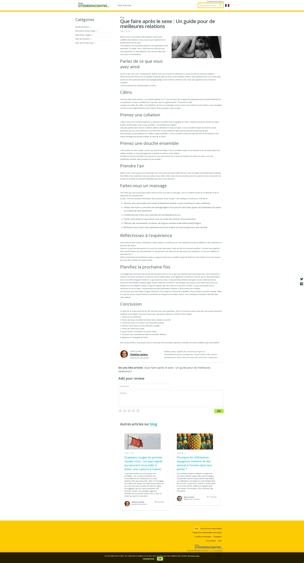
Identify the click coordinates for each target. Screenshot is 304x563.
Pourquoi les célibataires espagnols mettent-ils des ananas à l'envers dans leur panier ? (194, 463)
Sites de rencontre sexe (85, 43)
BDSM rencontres (83, 27)
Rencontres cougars (84, 35)
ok (160, 559)
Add (219, 411)
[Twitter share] (301, 279)
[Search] (220, 5)
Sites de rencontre (83, 39)
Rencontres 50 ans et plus (86, 31)
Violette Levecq (139, 354)
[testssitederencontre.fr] (93, 5)
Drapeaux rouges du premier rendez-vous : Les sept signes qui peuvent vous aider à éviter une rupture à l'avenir (143, 463)
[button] (148, 559)
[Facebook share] (301, 284)
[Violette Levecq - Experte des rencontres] (124, 354)
